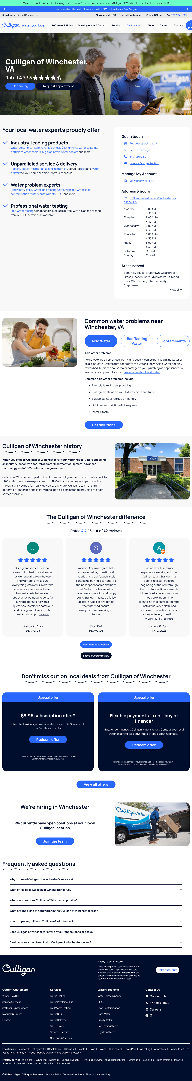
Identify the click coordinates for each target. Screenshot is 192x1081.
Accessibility (103, 1074)
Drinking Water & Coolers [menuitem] (92, 25)
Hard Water (104, 1014)
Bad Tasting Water (108, 1026)
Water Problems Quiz (61, 1002)
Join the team (55, 841)
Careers (164, 25)
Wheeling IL (146, 1049)
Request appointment (58, 86)
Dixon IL (93, 1049)
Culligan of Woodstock (125, 3)
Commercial (32, 15)
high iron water (74, 189)
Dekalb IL (83, 1049)
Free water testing (22, 211)
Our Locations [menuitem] (135, 25)
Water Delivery (58, 1020)
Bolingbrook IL (39, 1049)
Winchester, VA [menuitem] (107, 15)
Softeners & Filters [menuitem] (62, 25)
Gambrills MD (177, 1049)
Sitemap (90, 1074)
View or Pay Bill (10, 996)
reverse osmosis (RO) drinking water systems (69, 147)
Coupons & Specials (61, 1038)
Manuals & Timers (12, 1014)
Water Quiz (56, 1014)
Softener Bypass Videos (15, 1008)
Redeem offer (48, 739)
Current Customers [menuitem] (130, 15)
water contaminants (43, 194)
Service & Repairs (11, 1002)
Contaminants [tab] (173, 340)
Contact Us (158, 996)
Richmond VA (57, 1052)
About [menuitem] (151, 25)
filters (36, 147)
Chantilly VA (21, 1052)
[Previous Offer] (4, 9)
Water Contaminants (109, 996)
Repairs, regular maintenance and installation (39, 168)
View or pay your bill (142, 180)
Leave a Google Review (144, 163)
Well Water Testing (60, 1008)
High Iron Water (106, 1032)
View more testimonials (96, 644)
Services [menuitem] (117, 25)
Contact (178, 25)
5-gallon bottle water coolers (60, 152)
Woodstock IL (161, 1049)
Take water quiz (168, 970)
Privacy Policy (54, 1074)
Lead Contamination (109, 1008)
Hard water (17, 189)
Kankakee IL (116, 1049)
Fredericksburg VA (39, 1052)
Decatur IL (71, 1049)
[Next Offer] (187, 9)
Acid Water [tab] (101, 340)
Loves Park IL (131, 1049)
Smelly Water (105, 1020)
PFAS (60, 194)
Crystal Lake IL (56, 1049)
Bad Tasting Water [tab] (137, 341)
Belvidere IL (24, 1049)
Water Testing (57, 996)
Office (20, 15)
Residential (8, 15)
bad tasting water (53, 189)
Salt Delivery (57, 1026)
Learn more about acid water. (142, 372)
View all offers (96, 784)
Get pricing (20, 86)
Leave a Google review (96, 655)
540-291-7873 (138, 156)
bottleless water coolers (26, 152)
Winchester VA (74, 1052)
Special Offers (154, 15)
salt (83, 168)
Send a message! (140, 150)
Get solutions (104, 424)
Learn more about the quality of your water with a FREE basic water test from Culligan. (96, 9)
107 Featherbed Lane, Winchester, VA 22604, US (150, 200)
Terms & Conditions (73, 1074)
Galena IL (104, 1049)
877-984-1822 (179, 15)
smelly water (33, 189)
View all (175, 289)
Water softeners (21, 147)
